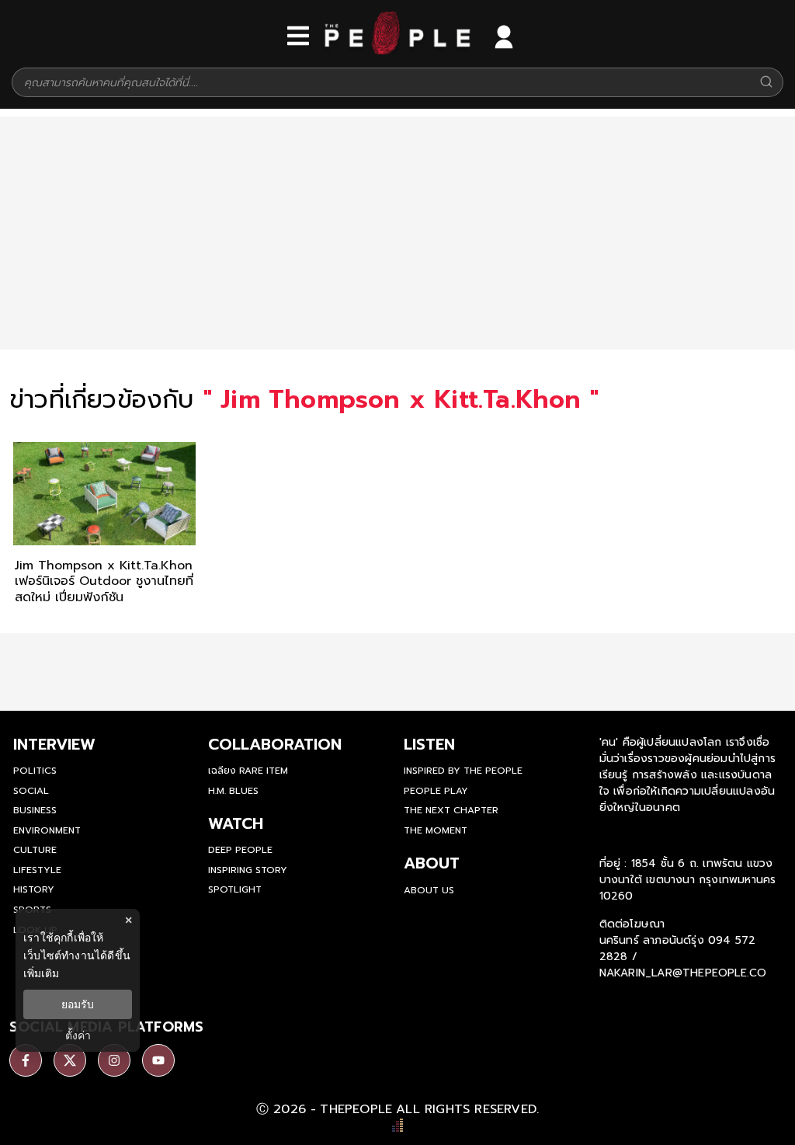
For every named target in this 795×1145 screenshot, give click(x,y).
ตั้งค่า (78, 1035)
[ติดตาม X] (70, 1060)
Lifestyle (37, 870)
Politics (35, 771)
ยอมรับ (77, 1004)
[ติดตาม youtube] (158, 1060)
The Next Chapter (451, 810)
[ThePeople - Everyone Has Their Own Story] (397, 50)
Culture (35, 850)
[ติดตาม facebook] (25, 1060)
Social (31, 791)
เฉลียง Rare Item (248, 771)
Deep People (240, 850)
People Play (436, 791)
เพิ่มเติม (41, 973)
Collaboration (275, 744)
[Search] (766, 82)
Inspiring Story (247, 870)
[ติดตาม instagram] (114, 1060)
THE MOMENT (435, 830)
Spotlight (235, 889)
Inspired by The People (463, 771)
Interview (54, 744)
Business (35, 810)
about (432, 863)
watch (235, 823)
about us (429, 890)
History (33, 889)
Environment (47, 830)
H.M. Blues (233, 791)
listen (429, 744)
